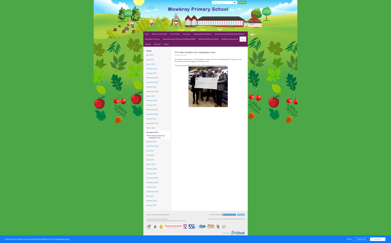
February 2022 (151, 100)
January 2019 (151, 173)
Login (243, 2)
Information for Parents (152, 39)
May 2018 (150, 196)
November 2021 (152, 114)
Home (147, 34)
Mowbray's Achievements (230, 39)
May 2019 (150, 160)
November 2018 (152, 182)
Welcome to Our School (159, 34)
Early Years (186, 34)
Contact (166, 44)
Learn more (65, 239)
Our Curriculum (175, 34)
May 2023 (150, 55)
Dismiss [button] (349, 239)
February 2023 (151, 69)
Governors (157, 44)
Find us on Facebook (229, 214)
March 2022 (150, 96)
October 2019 (151, 141)
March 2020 (150, 128)
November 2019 (152, 132)
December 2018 (152, 178)
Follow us (241, 214)
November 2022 (152, 82)
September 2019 (152, 146)
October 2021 (151, 119)
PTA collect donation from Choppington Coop (156, 137)
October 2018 (151, 187)
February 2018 (151, 201)
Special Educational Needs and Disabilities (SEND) (179, 39)
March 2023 (150, 64)
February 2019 (151, 169)
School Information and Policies (208, 39)
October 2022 (151, 87)
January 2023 (151, 73)
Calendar (148, 44)
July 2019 (149, 151)
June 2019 (150, 155)
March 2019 (150, 164)
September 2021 (152, 123)
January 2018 (151, 205)
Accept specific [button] (361, 239)
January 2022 (151, 105)
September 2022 (152, 91)
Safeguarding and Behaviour (202, 34)
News (243, 39)
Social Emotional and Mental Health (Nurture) (229, 34)
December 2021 (152, 110)
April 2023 (150, 59)
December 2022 (152, 78)
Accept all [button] (378, 239)
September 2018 (152, 191)
